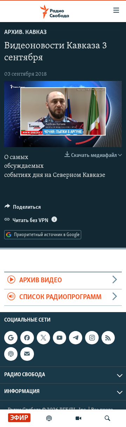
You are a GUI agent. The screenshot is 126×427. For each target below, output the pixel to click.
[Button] (23, 208)
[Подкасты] (11, 353)
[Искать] (107, 418)
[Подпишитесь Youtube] (59, 337)
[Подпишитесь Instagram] (91, 337)
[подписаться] (27, 353)
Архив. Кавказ (25, 32)
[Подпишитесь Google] (11, 337)
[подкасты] (48, 418)
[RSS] (108, 337)
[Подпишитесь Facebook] (27, 337)
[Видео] (78, 418)
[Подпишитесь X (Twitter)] (43, 337)
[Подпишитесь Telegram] (75, 337)
